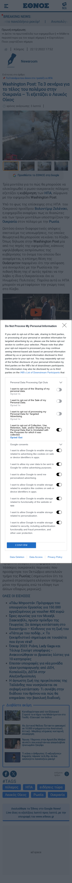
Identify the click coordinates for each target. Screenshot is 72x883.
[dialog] (36, 441)
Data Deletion (17, 557)
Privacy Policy (55, 557)
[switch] (59, 389)
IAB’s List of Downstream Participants (40, 372)
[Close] (65, 326)
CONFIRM (21, 545)
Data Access (36, 557)
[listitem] (36, 382)
